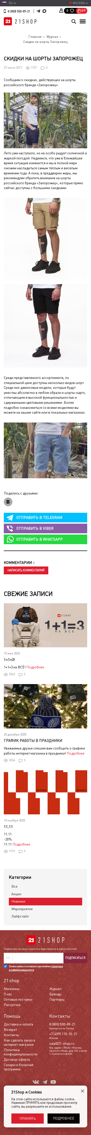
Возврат (10, 1030)
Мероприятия (22, 909)
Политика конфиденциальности (20, 1052)
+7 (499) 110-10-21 (63, 1034)
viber (35, 528)
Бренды (55, 994)
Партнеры (56, 999)
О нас (8, 994)
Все (14, 886)
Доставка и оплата (18, 1024)
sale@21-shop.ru (61, 1043)
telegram (39, 517)
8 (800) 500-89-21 (19, 11)
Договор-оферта (17, 1059)
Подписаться (75, 957)
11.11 (8, 827)
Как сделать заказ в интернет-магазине (19, 1042)
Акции (16, 894)
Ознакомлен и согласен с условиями (36, 968)
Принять (27, 1118)
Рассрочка (12, 1005)
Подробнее (35, 667)
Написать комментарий (26, 570)
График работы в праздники (33, 740)
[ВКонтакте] (8, 502)
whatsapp (39, 539)
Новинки (18, 901)
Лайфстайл (20, 916)
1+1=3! (9, 659)
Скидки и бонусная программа (18, 1067)
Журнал (55, 989)
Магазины (11, 989)
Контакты (11, 1035)
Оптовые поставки (18, 999)
